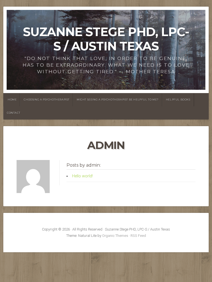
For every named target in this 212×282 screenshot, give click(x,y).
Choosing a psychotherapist (47, 99)
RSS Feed (138, 236)
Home (12, 99)
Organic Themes (115, 236)
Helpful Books (178, 99)
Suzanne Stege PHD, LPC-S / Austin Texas (106, 39)
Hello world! (82, 176)
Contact (13, 112)
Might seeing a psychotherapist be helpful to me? (118, 99)
